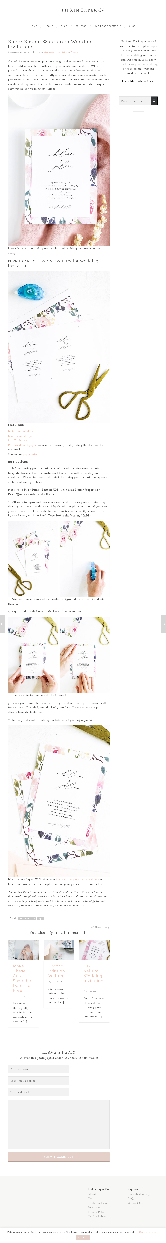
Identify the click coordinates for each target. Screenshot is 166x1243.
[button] (154, 100)
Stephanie (49, 52)
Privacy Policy (97, 1212)
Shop (91, 1198)
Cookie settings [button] (147, 1232)
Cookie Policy (97, 1217)
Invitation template (20, 431)
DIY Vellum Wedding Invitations (93, 976)
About (92, 1194)
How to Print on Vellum (56, 971)
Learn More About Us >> (138, 81)
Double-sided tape (20, 436)
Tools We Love (97, 1203)
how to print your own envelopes (77, 879)
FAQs (131, 1198)
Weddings (76, 52)
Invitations (63, 52)
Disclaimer (95, 1207)
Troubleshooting (139, 1194)
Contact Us (135, 1203)
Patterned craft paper (22, 445)
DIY (20, 918)
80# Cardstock (17, 440)
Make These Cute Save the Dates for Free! (22, 978)
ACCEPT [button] (83, 1237)
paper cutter (31, 454)
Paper (40, 918)
